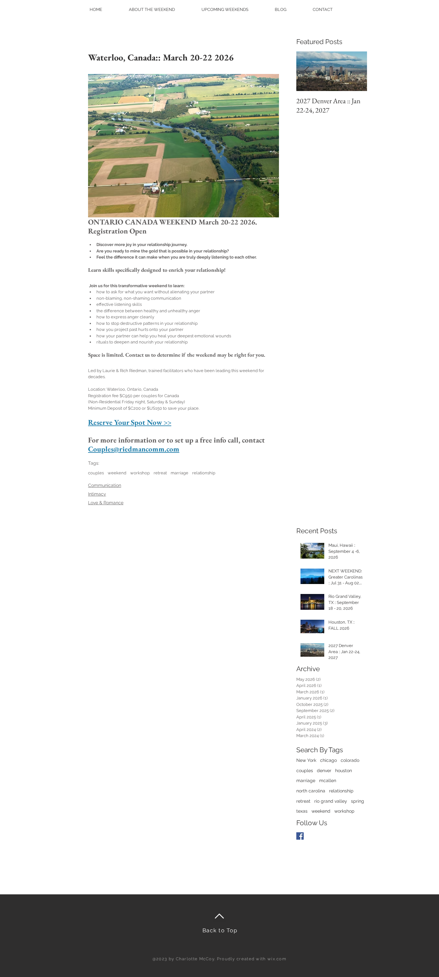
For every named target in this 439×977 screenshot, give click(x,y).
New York (306, 760)
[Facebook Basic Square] (300, 836)
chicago (328, 760)
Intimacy (97, 494)
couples (96, 472)
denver (324, 770)
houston (343, 770)
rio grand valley (330, 801)
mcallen (327, 780)
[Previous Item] (306, 72)
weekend (117, 472)
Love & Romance (105, 502)
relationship (203, 472)
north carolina (310, 790)
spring (357, 801)
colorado (350, 760)
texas (302, 811)
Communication (104, 485)
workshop (140, 472)
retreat (160, 472)
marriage (179, 472)
